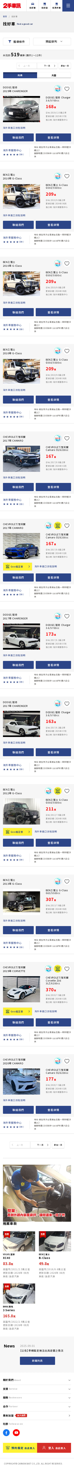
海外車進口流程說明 (14, 127)
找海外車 (56, 7)
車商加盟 (14, 1415)
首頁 (5, 16)
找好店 (44, 7)
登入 (57, 1448)
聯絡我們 (18, 137)
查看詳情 (53, 137)
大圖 (54, 75)
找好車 (32, 7)
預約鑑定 (23, 1448)
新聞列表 (37, 1360)
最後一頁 (65, 65)
